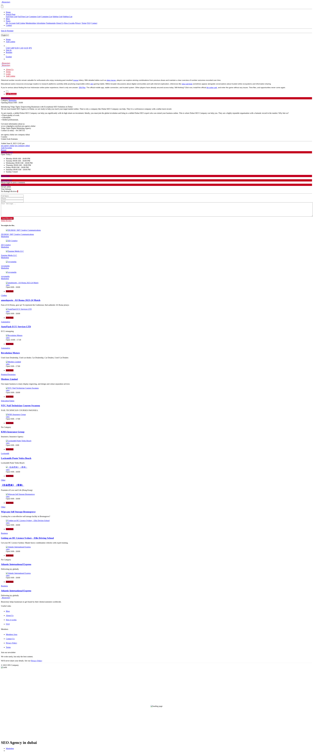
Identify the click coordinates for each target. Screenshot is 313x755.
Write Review (6, 221)
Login (8, 74)
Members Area (11, 634)
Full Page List (23, 17)
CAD (21, 48)
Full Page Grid (11, 17)
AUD (26, 48)
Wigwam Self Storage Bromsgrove (18, 511)
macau (75, 80)
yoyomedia (5, 266)
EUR (17, 48)
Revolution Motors (10, 353)
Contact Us (10, 639)
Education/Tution (7, 401)
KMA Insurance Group (12, 432)
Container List (46, 17)
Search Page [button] (10, 14)
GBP (12, 48)
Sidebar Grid (57, 17)
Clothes (4, 295)
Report (3, 150)
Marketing (10, 748)
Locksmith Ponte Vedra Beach (16, 458)
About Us (60, 23)
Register (10, 31)
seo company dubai (22, 146)
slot (91, 84)
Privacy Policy (11, 643)
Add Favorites (6, 148)
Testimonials (51, 23)
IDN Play (82, 87)
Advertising (40, 23)
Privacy (78, 23)
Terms (84, 23)
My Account (11, 23)
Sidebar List (67, 17)
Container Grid (35, 17)
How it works (69, 23)
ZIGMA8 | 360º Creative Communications (17, 234)
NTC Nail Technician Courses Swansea (20, 405)
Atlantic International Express (16, 564)
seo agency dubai (7, 146)
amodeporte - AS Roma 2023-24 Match (20, 300)
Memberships (31, 23)
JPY (30, 48)
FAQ (89, 23)
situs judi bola (187, 84)
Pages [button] (8, 21)
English (9, 57)
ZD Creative (6, 245)
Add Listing (20, 23)
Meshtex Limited (9, 379)
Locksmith (5, 453)
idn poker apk (212, 87)
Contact (94, 23)
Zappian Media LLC (9, 255)
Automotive (5, 322)
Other (3, 480)
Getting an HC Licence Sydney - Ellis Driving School (27, 538)
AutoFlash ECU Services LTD (16, 326)
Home (8, 12)
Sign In (4, 31)
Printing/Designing (8, 374)
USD (8, 48)
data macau (111, 80)
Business (4, 533)
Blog (8, 19)
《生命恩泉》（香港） (12, 485)
